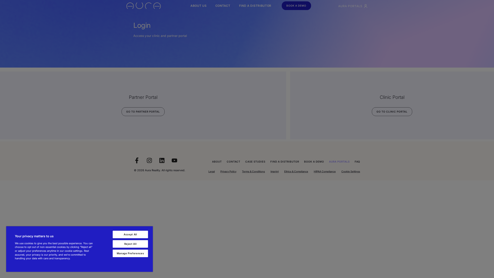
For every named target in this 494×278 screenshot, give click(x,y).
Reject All (130, 243)
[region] (79, 249)
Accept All (130, 234)
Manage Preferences (130, 253)
